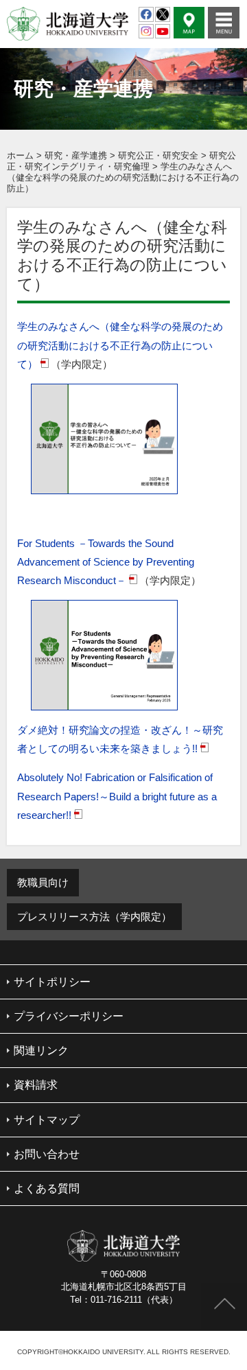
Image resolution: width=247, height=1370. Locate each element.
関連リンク (41, 1050)
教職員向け (43, 882)
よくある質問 (47, 1188)
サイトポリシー (52, 982)
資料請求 (36, 1085)
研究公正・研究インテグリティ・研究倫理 (121, 161)
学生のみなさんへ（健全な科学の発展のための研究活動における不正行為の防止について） (120, 345)
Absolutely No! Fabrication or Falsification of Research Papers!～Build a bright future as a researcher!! (117, 795)
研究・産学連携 (76, 155)
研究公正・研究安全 (158, 155)
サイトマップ (47, 1120)
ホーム (20, 155)
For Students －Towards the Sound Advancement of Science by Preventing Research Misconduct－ (105, 561)
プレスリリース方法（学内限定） (94, 916)
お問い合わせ (47, 1154)
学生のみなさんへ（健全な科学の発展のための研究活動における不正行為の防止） (123, 177)
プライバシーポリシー (69, 1016)
